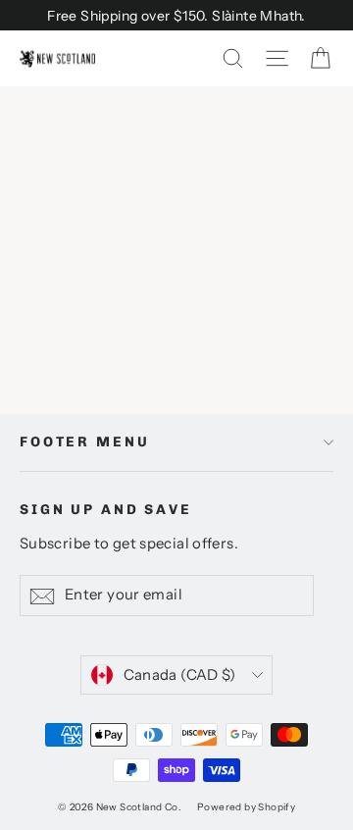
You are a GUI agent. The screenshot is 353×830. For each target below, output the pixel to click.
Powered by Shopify (246, 807)
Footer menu (84, 442)
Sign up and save (106, 509)
